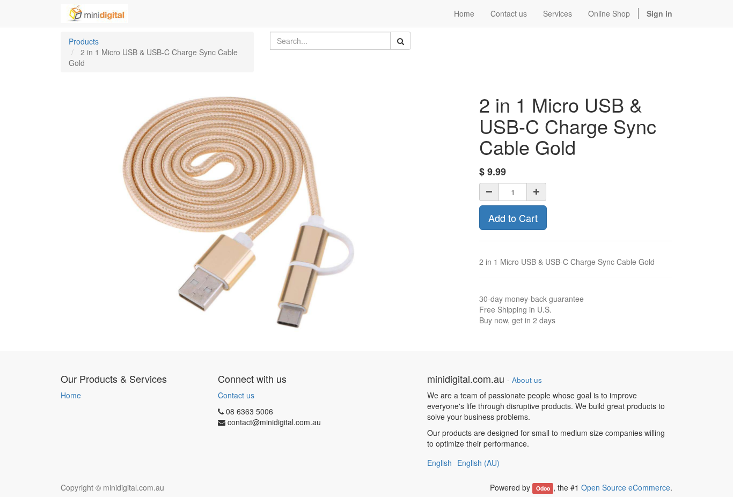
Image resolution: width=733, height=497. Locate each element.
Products (84, 41)
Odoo (543, 488)
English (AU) (478, 462)
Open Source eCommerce (625, 487)
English (439, 462)
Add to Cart (513, 218)
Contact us (236, 395)
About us (527, 380)
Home (71, 395)
